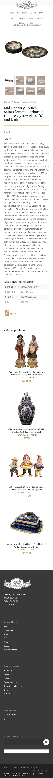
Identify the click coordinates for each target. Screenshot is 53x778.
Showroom (22, 13)
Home (11, 13)
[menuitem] (11, 13)
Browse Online (10, 714)
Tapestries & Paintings (13, 686)
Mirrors (7, 693)
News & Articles (35, 18)
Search (22, 18)
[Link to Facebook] (38, 771)
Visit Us (7, 719)
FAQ (41, 13)
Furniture (8, 670)
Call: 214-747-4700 (26, 23)
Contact (12, 18)
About (33, 13)
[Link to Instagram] (34, 771)
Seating (7, 674)
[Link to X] (43, 771)
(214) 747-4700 (10, 604)
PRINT (13, 314)
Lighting (7, 678)
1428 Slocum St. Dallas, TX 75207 (26, 25)
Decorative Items (11, 682)
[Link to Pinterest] (47, 771)
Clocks (6, 690)
